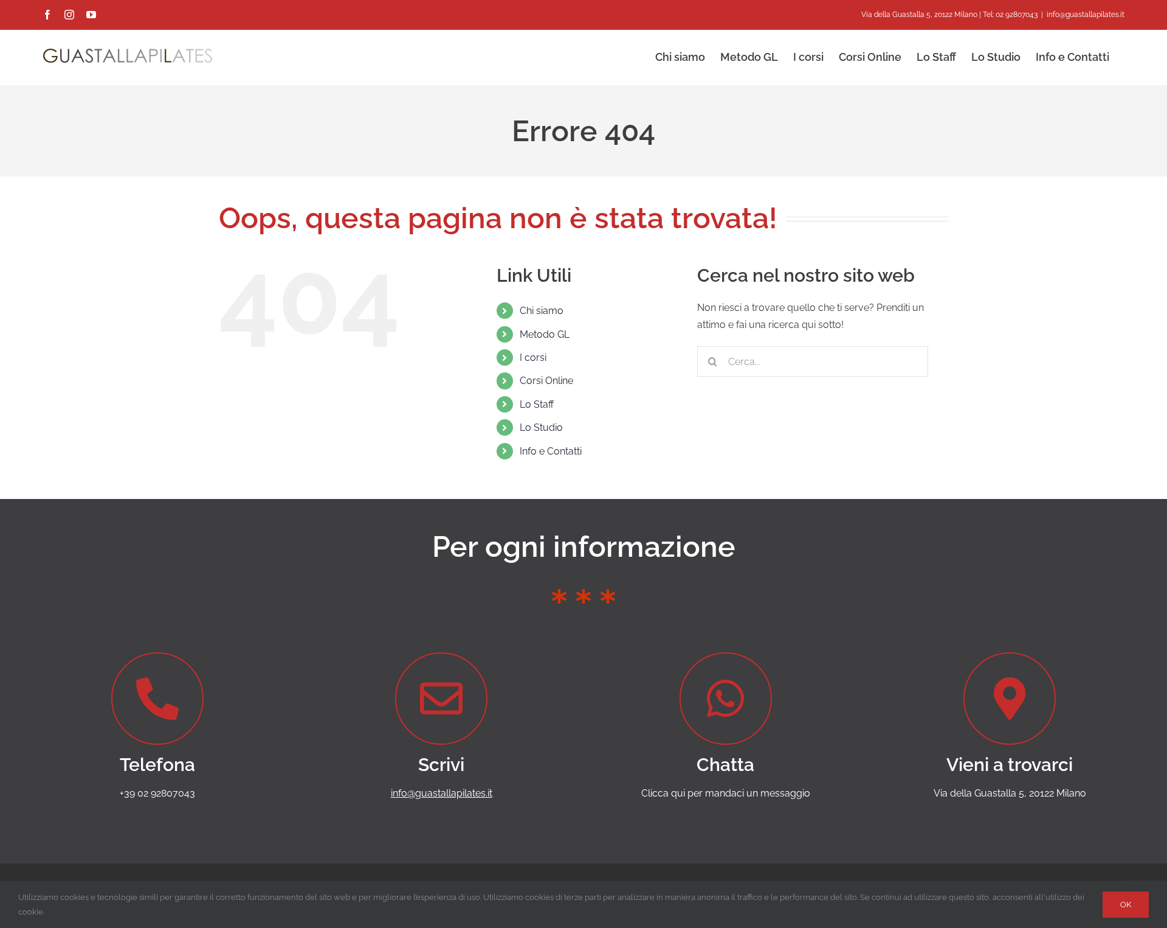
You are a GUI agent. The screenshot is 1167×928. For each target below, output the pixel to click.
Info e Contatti (551, 451)
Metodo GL (545, 334)
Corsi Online (546, 380)
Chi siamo (541, 310)
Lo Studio (541, 427)
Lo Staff (537, 404)
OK (1125, 904)
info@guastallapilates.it (1085, 14)
